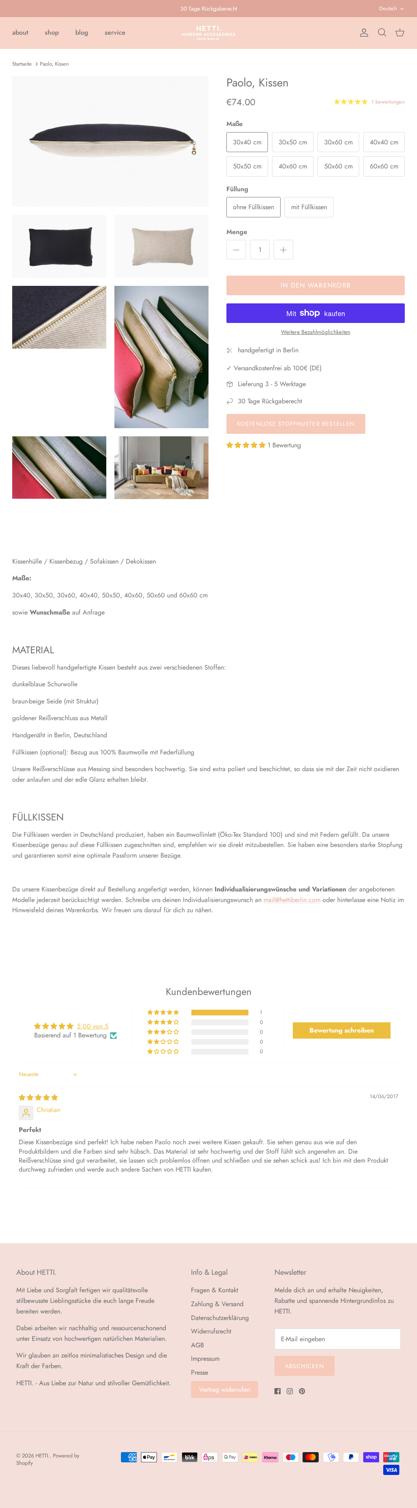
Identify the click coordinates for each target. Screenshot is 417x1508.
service (115, 32)
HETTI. (42, 1455)
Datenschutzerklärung (220, 1317)
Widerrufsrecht (211, 1331)
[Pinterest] (302, 1391)
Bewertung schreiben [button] (341, 1030)
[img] (38, 1097)
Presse (199, 1372)
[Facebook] (277, 1391)
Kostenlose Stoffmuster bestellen (296, 424)
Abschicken (304, 1366)
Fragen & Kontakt (214, 1290)
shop (52, 32)
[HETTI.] (208, 32)
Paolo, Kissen (54, 63)
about (20, 32)
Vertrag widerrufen (224, 1389)
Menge (236, 232)
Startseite (22, 63)
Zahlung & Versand (217, 1304)
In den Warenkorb (316, 285)
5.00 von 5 (92, 1026)
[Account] (362, 33)
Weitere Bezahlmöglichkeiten (315, 332)
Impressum (205, 1358)
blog (81, 32)
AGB (197, 1345)
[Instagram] (290, 1391)
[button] (247, 445)
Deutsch (388, 8)
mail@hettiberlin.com (291, 899)
